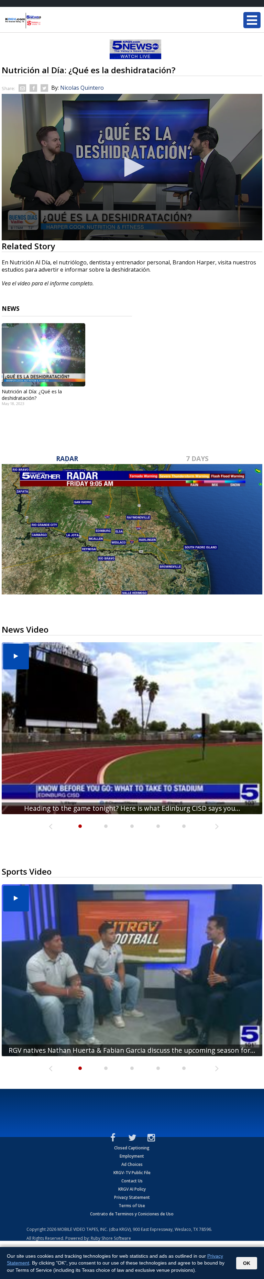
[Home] (46, 20)
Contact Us (132, 1181)
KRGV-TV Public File (132, 1173)
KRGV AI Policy (132, 1189)
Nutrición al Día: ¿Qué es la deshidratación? (32, 394)
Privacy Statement (132, 1197)
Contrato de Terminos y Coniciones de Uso (132, 1214)
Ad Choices (132, 1164)
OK (246, 1263)
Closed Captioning (132, 1148)
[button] (132, 167)
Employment (132, 1156)
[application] (132, 167)
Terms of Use (132, 1206)
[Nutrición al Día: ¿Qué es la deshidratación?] (43, 354)
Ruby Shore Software (111, 1238)
